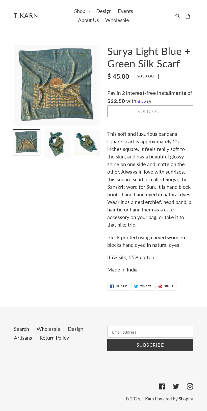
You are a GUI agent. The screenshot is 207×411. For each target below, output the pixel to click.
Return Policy (54, 338)
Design (75, 329)
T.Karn (26, 15)
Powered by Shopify (174, 398)
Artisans (23, 338)
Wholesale (48, 329)
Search (21, 329)
